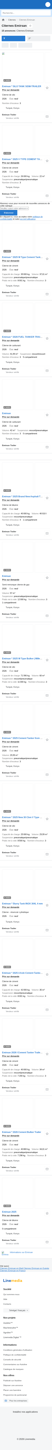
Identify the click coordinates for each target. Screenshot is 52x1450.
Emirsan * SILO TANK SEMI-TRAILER (21, 86)
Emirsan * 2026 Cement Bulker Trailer (21, 1132)
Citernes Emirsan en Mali (11, 1268)
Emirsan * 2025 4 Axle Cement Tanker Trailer (25, 973)
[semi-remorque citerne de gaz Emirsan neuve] (26, 557)
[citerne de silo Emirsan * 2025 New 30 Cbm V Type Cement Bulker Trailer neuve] (26, 798)
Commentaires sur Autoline (15, 1364)
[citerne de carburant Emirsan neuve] (26, 394)
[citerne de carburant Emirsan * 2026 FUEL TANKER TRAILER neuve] (26, 318)
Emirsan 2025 (9, 1212)
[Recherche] (48, 13)
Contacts (7, 1304)
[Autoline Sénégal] (18, 4)
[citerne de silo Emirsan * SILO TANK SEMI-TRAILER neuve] (26, 67)
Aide (5, 1299)
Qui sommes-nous (11, 1294)
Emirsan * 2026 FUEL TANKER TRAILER (23, 337)
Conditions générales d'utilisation (17, 1350)
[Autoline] (3, 20)
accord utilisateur (27, 219)
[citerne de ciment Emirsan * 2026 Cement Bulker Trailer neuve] (26, 1113)
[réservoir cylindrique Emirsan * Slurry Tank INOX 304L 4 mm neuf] (26, 884)
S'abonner (8, 213)
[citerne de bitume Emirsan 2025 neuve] (26, 1193)
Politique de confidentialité (14, 1355)
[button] (48, 4)
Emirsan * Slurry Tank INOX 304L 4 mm (22, 903)
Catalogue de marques (13, 1369)
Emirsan (6, 413)
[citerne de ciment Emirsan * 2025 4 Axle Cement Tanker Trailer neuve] (26, 954)
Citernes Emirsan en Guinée (36, 1268)
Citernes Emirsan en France (13, 1270)
